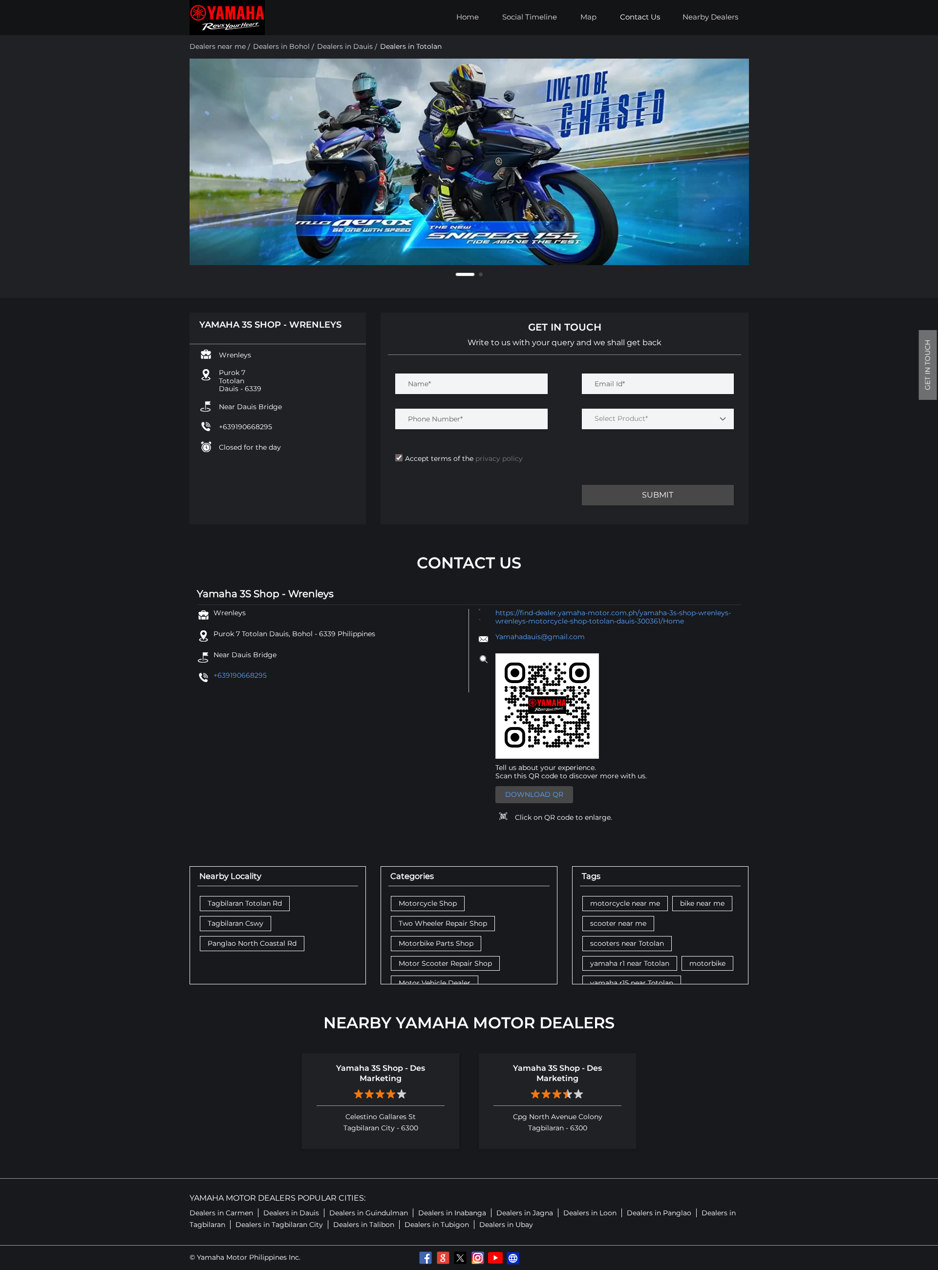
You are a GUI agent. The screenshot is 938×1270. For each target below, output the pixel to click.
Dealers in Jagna (524, 1212)
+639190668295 (245, 426)
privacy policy (498, 458)
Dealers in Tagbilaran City (279, 1224)
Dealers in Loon (590, 1212)
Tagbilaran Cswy (235, 923)
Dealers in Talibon (363, 1224)
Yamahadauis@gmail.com (540, 636)
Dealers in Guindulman (368, 1212)
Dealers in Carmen (221, 1212)
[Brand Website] (513, 1257)
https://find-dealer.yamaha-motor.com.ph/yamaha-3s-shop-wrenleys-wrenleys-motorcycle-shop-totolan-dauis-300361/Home (613, 616)
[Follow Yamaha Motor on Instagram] (477, 1257)
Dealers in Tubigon (437, 1224)
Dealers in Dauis (291, 1212)
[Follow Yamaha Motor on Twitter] (460, 1257)
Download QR (534, 794)
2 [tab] (481, 274)
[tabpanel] (469, 162)
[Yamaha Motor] (227, 17)
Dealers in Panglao (659, 1212)
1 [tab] (465, 274)
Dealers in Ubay (506, 1224)
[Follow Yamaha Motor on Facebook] (425, 1257)
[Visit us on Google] (442, 1257)
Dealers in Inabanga (452, 1212)
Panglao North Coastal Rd (252, 943)
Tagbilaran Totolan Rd (245, 903)
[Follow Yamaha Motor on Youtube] (495, 1257)
